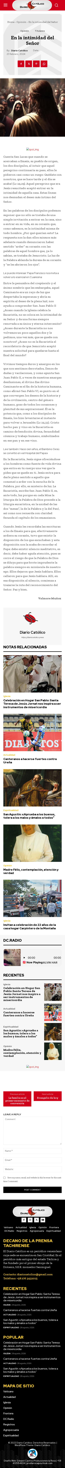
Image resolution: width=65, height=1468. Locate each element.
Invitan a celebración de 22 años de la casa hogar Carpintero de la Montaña (29, 926)
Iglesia (6, 696)
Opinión (21, 22)
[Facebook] (21, 63)
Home (10, 22)
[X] (28, 63)
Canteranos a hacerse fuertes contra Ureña (30, 760)
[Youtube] (42, 1220)
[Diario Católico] (32, 619)
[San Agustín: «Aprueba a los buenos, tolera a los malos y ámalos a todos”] (32, 787)
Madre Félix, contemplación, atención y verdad (30, 871)
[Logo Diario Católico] (32, 5)
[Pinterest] (36, 63)
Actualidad (9, 755)
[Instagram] (30, 1220)
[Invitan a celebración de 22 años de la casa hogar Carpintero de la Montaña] (32, 898)
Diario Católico (19, 50)
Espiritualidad (10, 810)
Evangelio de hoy (47, 1097)
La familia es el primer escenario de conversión (17, 1100)
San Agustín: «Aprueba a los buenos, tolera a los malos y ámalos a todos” (29, 816)
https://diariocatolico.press (32, 637)
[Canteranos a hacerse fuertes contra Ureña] (32, 732)
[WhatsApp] (44, 63)
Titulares (40, 31)
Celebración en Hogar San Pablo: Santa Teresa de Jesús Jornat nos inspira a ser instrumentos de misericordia (32, 703)
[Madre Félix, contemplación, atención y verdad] (32, 843)
